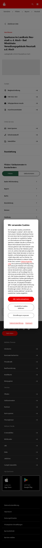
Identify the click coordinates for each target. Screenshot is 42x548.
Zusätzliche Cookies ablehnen (20, 307)
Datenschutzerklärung (16, 323)
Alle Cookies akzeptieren (21, 299)
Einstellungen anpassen (21, 315)
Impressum (28, 323)
